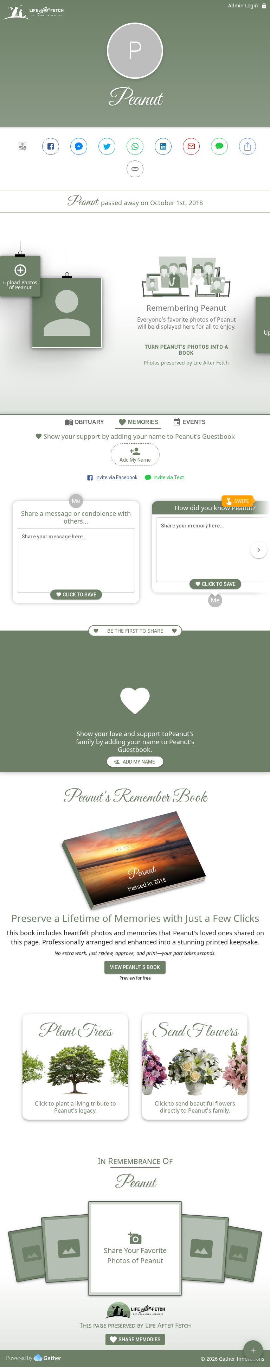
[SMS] (219, 146)
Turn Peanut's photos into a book (186, 350)
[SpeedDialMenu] (253, 1350)
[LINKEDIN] (163, 146)
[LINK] (135, 168)
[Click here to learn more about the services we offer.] (135, 1311)
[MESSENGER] (78, 146)
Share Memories (139, 1339)
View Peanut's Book (135, 967)
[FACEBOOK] (50, 146)
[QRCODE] (22, 146)
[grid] (135, 325)
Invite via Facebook (115, 477)
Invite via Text (168, 477)
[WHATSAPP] (135, 146)
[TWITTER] (106, 146)
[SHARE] (247, 146)
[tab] (84, 422)
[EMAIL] (191, 146)
